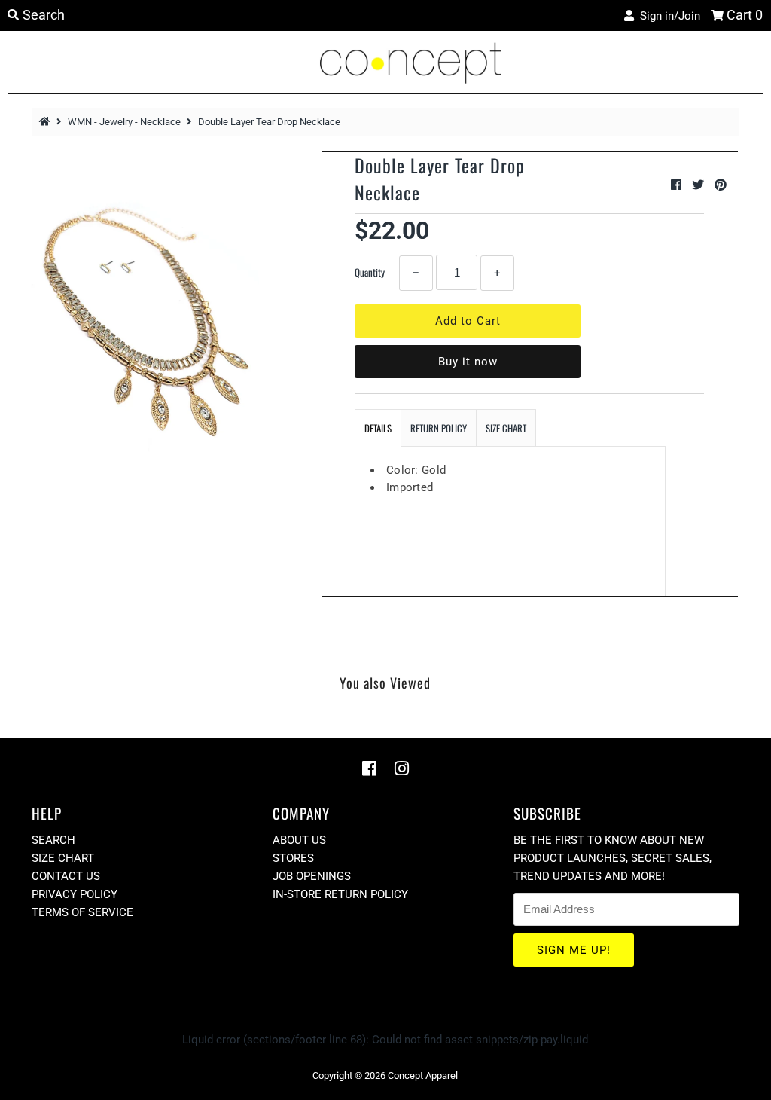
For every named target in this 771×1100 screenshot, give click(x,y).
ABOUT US (299, 840)
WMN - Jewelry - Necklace (124, 121)
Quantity (370, 272)
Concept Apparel (423, 1075)
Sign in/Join (667, 16)
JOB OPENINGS (312, 876)
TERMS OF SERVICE (82, 912)
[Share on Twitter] (699, 185)
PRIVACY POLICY (74, 894)
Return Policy (438, 427)
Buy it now (468, 361)
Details (378, 427)
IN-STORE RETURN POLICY (340, 894)
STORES (293, 858)
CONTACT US (66, 876)
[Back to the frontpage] (46, 121)
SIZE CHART (506, 427)
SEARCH (53, 840)
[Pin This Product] (721, 185)
